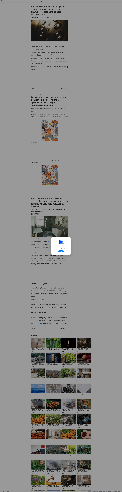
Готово (61, 251)
